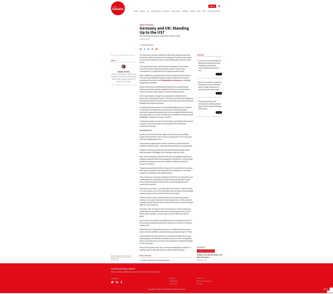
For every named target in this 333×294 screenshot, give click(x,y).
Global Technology (146, 25)
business (113, 256)
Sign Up (212, 6)
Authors (192, 11)
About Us (172, 278)
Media (204, 11)
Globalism (166, 11)
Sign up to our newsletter (204, 281)
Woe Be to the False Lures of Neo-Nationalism (156, 260)
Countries (185, 11)
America (142, 11)
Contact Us (200, 278)
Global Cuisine (175, 11)
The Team (199, 284)
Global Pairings (156, 11)
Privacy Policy (174, 281)
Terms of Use (173, 284)
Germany (119, 256)
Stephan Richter (148, 45)
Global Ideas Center (214, 11)
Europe (136, 11)
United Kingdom (127, 256)
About (199, 11)
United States (114, 259)
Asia (148, 11)
